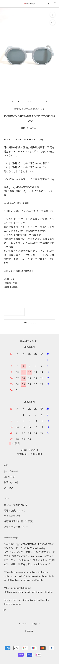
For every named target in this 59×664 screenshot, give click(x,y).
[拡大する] (52, 14)
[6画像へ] (34, 101)
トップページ (11, 471)
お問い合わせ (11, 482)
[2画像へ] (21, 101)
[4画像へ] (28, 101)
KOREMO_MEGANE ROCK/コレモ (29, 109)
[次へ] (46, 101)
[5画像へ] (31, 101)
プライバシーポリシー (16, 526)
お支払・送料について (16, 505)
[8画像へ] (40, 101)
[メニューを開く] (4, 4)
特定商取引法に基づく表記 (18, 521)
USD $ (21, 624)
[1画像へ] (18, 101)
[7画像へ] (37, 101)
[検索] (49, 3)
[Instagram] (5, 610)
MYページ (9, 477)
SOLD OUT (29, 323)
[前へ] (12, 101)
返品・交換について (14, 510)
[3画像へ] (24, 101)
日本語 (34, 624)
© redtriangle (29, 631)
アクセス (8, 488)
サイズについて (12, 516)
